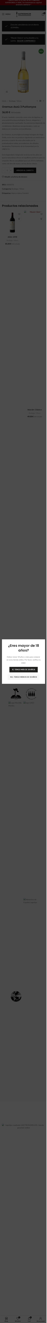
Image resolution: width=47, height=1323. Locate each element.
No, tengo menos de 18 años (23, 677)
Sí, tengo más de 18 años (23, 669)
